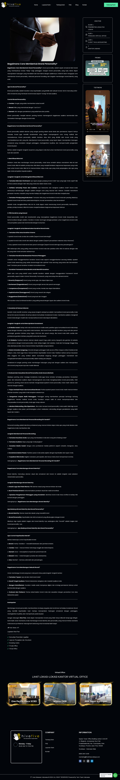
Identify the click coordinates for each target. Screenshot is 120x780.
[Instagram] (84, 761)
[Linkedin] (92, 761)
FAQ (70, 5)
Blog (77, 5)
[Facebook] (80, 761)
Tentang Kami (60, 5)
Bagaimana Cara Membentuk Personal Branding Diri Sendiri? (39, 461)
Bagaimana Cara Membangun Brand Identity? (34, 502)
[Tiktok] (88, 761)
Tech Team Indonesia (83, 777)
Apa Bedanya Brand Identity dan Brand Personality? (36, 528)
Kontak (84, 5)
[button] (92, 78)
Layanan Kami (46, 5)
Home (36, 5)
